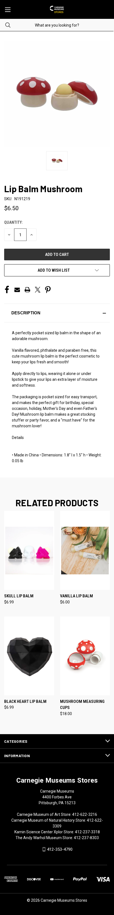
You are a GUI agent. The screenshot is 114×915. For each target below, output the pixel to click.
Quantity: (13, 222)
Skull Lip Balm (18, 595)
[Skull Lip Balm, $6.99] (29, 550)
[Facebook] (7, 290)
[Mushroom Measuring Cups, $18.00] (85, 656)
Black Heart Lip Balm (25, 701)
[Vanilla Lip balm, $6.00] (85, 550)
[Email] (17, 290)
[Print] (27, 290)
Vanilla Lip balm (76, 595)
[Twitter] (37, 290)
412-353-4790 (59, 849)
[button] (57, 313)
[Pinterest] (48, 290)
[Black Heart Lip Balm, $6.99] (29, 656)
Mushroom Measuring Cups (82, 704)
